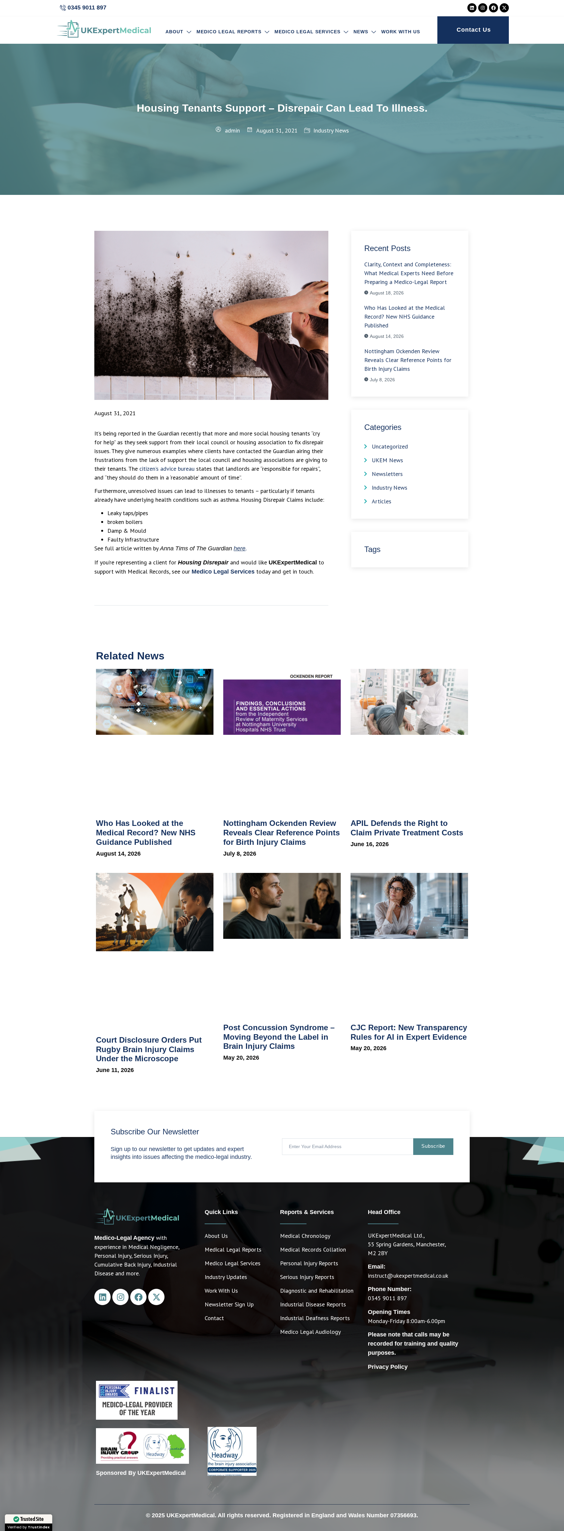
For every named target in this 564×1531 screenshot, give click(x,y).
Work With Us (400, 31)
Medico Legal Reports (228, 31)
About (174, 31)
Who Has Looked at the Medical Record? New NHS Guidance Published (146, 832)
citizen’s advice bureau (167, 468)
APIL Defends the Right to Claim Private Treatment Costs (408, 828)
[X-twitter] (504, 7)
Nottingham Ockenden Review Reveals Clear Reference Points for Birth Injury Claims (281, 832)
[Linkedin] (472, 7)
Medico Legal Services (307, 31)
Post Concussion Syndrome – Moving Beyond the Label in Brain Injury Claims (279, 1037)
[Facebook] (493, 7)
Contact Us (474, 29)
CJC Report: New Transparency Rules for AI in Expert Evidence (409, 1032)
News (360, 31)
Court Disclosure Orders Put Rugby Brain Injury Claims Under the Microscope (149, 1049)
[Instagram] (482, 7)
